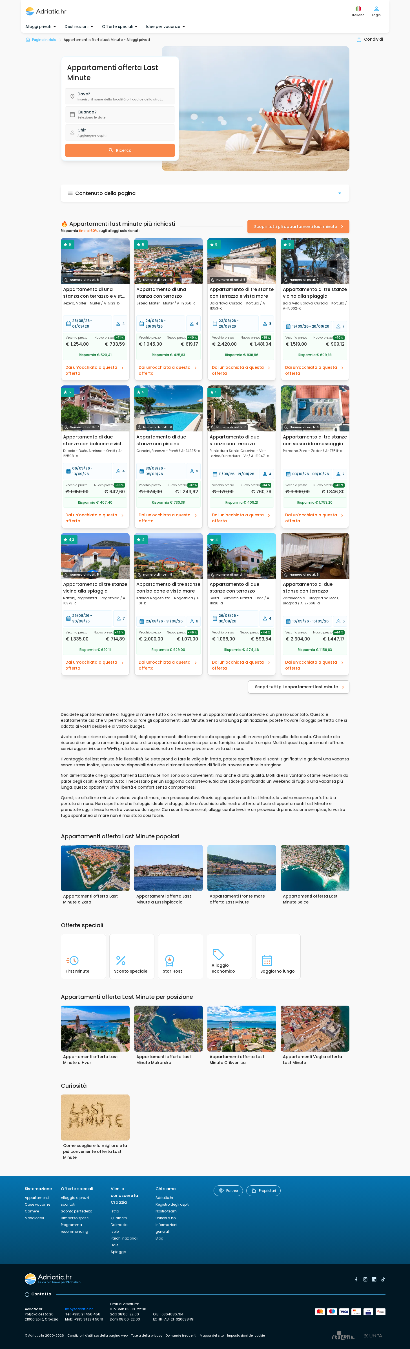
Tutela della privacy (146, 1335)
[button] (120, 96)
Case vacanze (37, 1204)
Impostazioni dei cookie (246, 1335)
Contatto (41, 1294)
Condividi (373, 39)
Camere (32, 1211)
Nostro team (166, 1211)
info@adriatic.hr (79, 1309)
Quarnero (119, 1218)
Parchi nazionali (124, 1238)
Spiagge (118, 1251)
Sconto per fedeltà (76, 1211)
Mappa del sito (212, 1335)
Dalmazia (119, 1224)
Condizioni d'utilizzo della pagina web (97, 1335)
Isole (115, 1231)
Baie (114, 1245)
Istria (115, 1211)
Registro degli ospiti (172, 1204)
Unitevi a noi (166, 1218)
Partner (232, 1190)
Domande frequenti (181, 1335)
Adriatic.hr (164, 1197)
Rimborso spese (74, 1218)
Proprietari (267, 1190)
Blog (159, 1238)
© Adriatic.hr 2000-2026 (44, 1335)
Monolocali (34, 1218)
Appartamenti (37, 1197)
